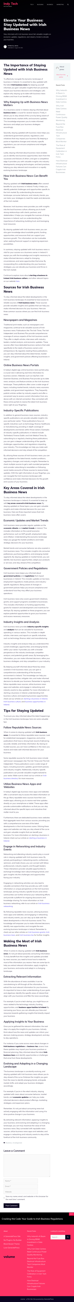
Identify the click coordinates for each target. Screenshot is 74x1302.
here (17, 281)
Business (50, 4)
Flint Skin (30, 1299)
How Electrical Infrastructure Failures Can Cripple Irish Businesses (61, 166)
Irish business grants (36, 932)
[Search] (67, 1237)
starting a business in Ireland (35, 699)
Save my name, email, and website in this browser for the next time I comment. (27, 1197)
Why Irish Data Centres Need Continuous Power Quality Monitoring (37, 1252)
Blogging (40, 4)
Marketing (60, 4)
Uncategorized (17, 1143)
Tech (32, 4)
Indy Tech (11, 4)
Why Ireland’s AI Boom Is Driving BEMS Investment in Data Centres (61, 96)
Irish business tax (27, 935)
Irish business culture (12, 702)
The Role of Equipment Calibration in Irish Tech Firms (61, 151)
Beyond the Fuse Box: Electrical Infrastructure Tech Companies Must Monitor (61, 133)
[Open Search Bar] (68, 4)
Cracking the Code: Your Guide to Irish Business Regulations (32, 1218)
